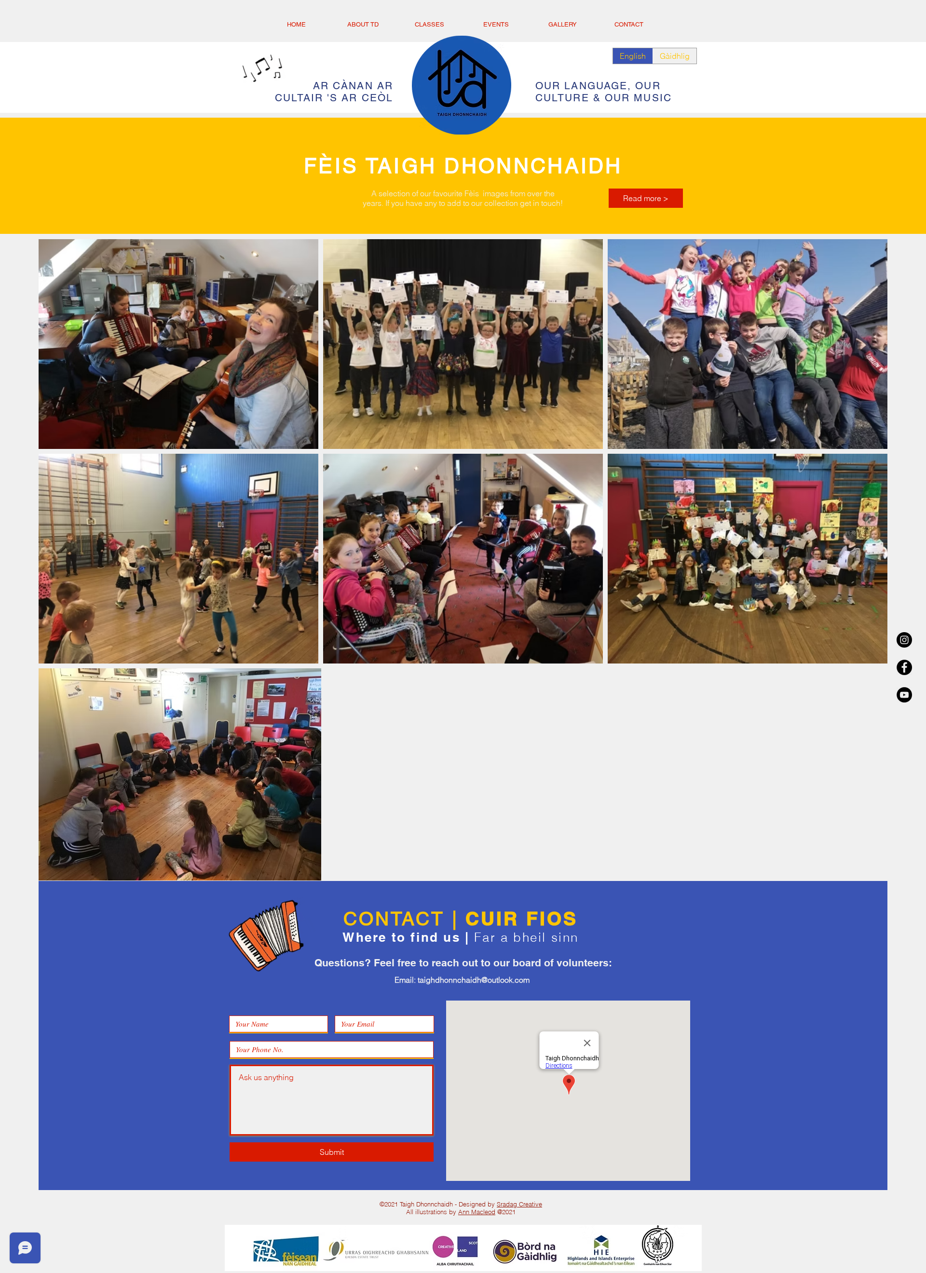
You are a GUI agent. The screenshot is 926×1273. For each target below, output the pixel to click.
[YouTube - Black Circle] (904, 695)
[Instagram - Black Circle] (904, 640)
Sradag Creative (519, 1204)
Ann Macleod (476, 1212)
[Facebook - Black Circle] (904, 667)
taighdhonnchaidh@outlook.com (474, 980)
